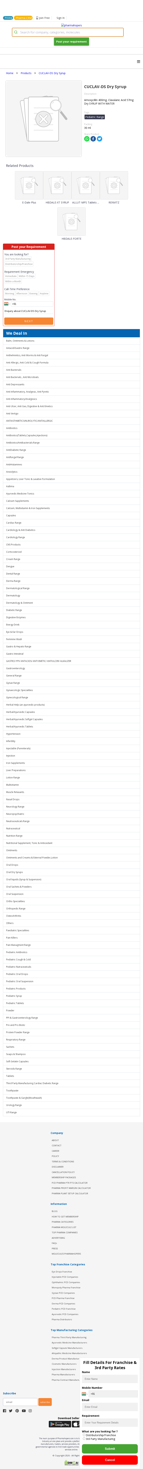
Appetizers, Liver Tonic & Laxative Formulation (30, 479)
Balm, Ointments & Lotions (20, 340)
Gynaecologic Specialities (19, 690)
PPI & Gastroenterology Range (22, 1017)
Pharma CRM (24, 18)
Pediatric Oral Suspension (19, 981)
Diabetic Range (14, 610)
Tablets (10, 1076)
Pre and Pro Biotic (15, 1025)
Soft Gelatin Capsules (17, 1061)
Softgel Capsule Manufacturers (67, 1348)
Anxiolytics (11, 471)
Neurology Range (15, 806)
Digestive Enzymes (16, 617)
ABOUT (55, 1140)
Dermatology (13, 595)
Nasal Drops (12, 799)
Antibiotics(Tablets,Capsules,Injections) (26, 435)
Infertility (10, 741)
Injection (10, 755)
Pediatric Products (16, 988)
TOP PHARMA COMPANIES (64, 1232)
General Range (14, 675)
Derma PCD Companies (63, 1303)
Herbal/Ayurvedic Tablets (19, 726)
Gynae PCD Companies (63, 1292)
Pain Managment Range (18, 945)
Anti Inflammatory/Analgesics (21, 399)
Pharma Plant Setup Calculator (70, 1193)
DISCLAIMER (57, 1166)
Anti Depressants (15, 384)
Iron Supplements (15, 763)
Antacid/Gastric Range (17, 348)
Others (9, 923)
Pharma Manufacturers (63, 1374)
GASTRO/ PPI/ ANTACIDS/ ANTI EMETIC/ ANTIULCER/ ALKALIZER (38, 661)
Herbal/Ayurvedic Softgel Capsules (24, 719)
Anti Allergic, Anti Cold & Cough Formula (27, 362)
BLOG (55, 1211)
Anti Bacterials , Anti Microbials (22, 377)
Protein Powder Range (18, 1032)
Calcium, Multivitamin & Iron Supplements (28, 508)
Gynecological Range (17, 697)
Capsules (11, 515)
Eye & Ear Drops (14, 632)
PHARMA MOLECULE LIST (64, 1227)
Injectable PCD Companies (65, 1276)
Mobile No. (10, 299)
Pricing (8, 17)
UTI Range (11, 1112)
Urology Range (14, 1105)
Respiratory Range (16, 1039)
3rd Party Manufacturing (100, 1439)
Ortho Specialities (15, 901)
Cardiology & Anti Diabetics (20, 530)
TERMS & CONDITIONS (63, 1161)
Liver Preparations (16, 770)
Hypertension (13, 733)
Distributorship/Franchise (101, 1435)
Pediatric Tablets (15, 1003)
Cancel (110, 1460)
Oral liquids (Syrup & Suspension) (23, 879)
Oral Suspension (14, 894)
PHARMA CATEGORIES (62, 1221)
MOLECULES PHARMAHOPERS (66, 1253)
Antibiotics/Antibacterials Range (23, 442)
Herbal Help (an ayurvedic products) (25, 704)
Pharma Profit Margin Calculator (71, 1188)
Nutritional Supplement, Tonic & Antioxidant (29, 843)
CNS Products (13, 544)
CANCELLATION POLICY (63, 1172)
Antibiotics (11, 428)
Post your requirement (71, 41)
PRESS (55, 1248)
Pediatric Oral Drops (17, 974)
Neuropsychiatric (15, 814)
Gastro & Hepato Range (18, 646)
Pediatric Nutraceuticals (18, 966)
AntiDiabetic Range (16, 450)
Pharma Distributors (62, 1319)
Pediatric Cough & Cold (18, 959)
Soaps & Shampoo (16, 1054)
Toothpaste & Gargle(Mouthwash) (24, 1097)
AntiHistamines (14, 464)
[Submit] (16, 32)
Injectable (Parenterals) (18, 748)
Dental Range (13, 573)
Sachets (10, 1046)
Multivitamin (12, 784)
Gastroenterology (15, 668)
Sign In (61, 18)
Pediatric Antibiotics (16, 952)
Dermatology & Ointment (19, 602)
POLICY (55, 1156)
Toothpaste (12, 1090)
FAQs (54, 1243)
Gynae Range (13, 682)
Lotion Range (13, 777)
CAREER (55, 1150)
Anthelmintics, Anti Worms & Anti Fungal (27, 355)
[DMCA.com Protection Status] (71, 1463)
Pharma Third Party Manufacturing (69, 1337)
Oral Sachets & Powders (18, 886)
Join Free (44, 18)
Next (28, 321)
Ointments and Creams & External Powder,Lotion (32, 857)
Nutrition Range (14, 835)
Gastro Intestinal (14, 653)
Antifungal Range (15, 457)
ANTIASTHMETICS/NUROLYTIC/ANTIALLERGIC (29, 420)
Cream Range (13, 559)
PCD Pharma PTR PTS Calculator (70, 1182)
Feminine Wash (14, 639)
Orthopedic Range (16, 908)
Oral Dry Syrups (14, 872)
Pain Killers (12, 937)
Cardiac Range (13, 522)
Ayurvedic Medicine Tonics (20, 493)
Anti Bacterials (13, 369)
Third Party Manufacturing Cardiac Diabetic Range (32, 1083)
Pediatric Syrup (14, 996)
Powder (10, 1010)
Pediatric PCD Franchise (64, 1308)
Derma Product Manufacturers (67, 1358)
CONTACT (56, 1145)
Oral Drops (12, 864)
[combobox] (67, 32)
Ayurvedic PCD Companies (65, 1314)
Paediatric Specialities (17, 930)
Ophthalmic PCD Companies (66, 1282)
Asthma (10, 486)
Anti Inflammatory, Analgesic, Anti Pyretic (27, 391)
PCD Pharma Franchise (63, 1298)
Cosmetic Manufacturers (64, 1363)
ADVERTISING (58, 1237)
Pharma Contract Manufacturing (68, 1379)
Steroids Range (14, 1068)
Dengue (10, 566)
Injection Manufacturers (64, 1369)
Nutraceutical (13, 828)
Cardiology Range (15, 537)
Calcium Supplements (17, 500)
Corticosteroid (14, 551)
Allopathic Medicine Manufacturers (69, 1353)
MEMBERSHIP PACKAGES (64, 1177)
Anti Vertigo (12, 413)
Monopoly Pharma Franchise (66, 1287)
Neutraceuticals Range (18, 821)
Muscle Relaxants (15, 792)
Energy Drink (12, 624)
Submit (110, 1448)
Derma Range (13, 581)
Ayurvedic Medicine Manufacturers (69, 1342)
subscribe (45, 1402)
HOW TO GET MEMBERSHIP (65, 1216)
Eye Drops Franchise (62, 1271)
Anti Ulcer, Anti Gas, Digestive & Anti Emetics (29, 406)
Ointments (11, 850)
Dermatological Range (18, 588)
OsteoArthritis (13, 915)
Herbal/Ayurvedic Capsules (20, 712)
